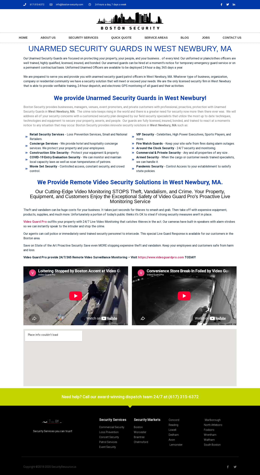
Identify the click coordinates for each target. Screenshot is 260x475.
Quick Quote (121, 37)
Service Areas (156, 37)
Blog (185, 37)
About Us (48, 37)
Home (23, 37)
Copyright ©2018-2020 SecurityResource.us (49, 466)
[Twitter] (227, 4)
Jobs (206, 37)
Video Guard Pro (35, 221)
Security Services (83, 37)
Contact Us (232, 37)
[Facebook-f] (221, 4)
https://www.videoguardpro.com (161, 257)
